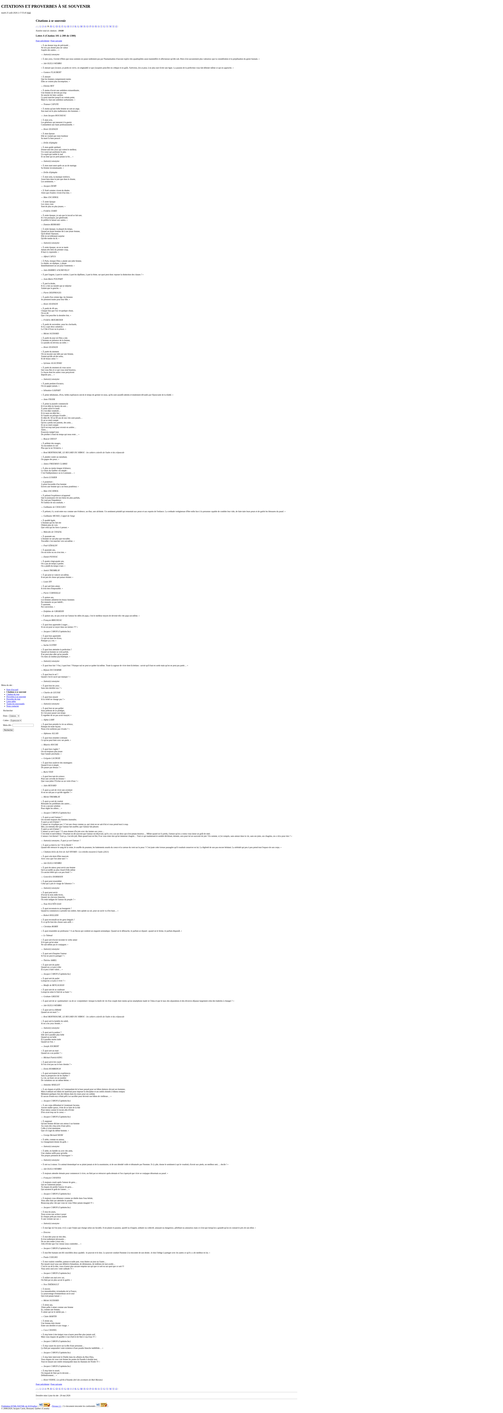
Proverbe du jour (13, 699)
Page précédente (42, 41)
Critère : (6, 720)
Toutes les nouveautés (15, 704)
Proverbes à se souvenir (16, 697)
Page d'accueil (12, 689)
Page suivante (56, 41)
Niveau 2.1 (56, 1406)
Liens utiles (11, 701)
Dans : (6, 716)
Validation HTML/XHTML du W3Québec (19, 1406)
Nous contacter (12, 706)
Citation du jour (12, 694)
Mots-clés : (8, 725)
